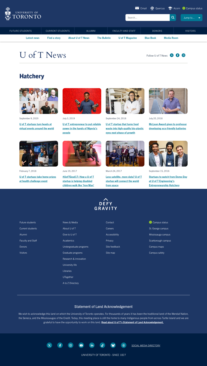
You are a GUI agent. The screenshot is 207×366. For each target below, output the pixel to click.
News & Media (70, 222)
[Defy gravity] (105, 203)
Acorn (177, 8)
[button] (191, 17)
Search (173, 17)
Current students (58, 30)
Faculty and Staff (124, 30)
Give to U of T (70, 234)
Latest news (32, 37)
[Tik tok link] (102, 345)
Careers (110, 228)
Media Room (171, 37)
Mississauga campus (159, 234)
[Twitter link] (172, 55)
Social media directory (146, 345)
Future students (21, 30)
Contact (110, 222)
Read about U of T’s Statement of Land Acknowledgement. (132, 322)
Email (143, 8)
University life (70, 264)
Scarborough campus (160, 240)
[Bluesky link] (113, 345)
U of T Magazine (128, 37)
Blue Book (150, 37)
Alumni (91, 30)
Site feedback (113, 246)
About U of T (69, 228)
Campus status (194, 8)
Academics (68, 240)
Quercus (160, 8)
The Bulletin (104, 37)
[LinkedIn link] (92, 345)
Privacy (109, 240)
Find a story (53, 37)
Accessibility (112, 234)
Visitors (190, 30)
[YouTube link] (81, 345)
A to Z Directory (71, 282)
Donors (157, 30)
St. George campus (158, 228)
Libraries (67, 270)
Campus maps (156, 246)
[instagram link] (183, 55)
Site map (110, 252)
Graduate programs (72, 252)
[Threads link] (123, 345)
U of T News (42, 55)
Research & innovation (74, 258)
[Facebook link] (177, 55)
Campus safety (156, 252)
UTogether (68, 276)
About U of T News (78, 37)
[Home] (24, 13)
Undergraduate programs (75, 246)
